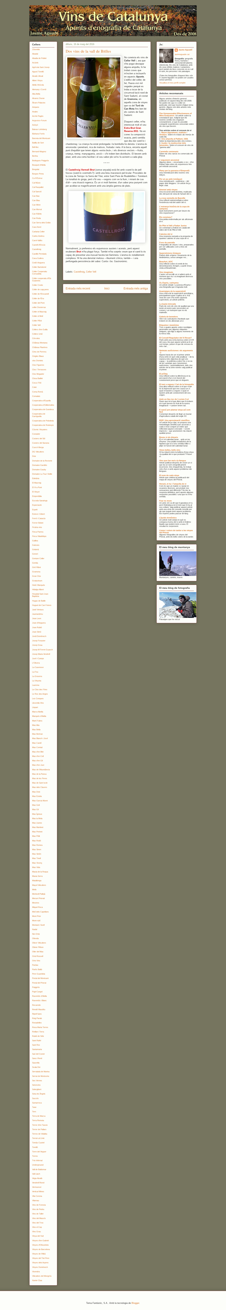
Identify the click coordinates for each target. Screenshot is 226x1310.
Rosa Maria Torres (40, 1027)
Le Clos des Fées (39, 689)
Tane (34, 1107)
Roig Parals (37, 1018)
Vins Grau (36, 1231)
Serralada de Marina (40, 1071)
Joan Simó (36, 632)
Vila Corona (37, 1196)
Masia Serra (37, 876)
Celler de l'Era (38, 298)
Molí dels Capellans (40, 912)
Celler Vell (91, 271)
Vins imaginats (166, 272)
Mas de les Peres (39, 778)
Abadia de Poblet (39, 58)
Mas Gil (35, 809)
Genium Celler (38, 558)
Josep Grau (37, 645)
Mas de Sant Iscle (39, 783)
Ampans (35, 107)
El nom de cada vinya (169, 475)
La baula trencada (167, 304)
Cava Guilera (37, 258)
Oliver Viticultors (39, 943)
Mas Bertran (37, 734)
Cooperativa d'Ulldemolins (43, 405)
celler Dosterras (39, 307)
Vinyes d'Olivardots (40, 1245)
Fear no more (165, 501)
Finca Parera (37, 532)
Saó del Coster (38, 1054)
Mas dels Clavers (39, 787)
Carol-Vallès (37, 240)
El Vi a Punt (37, 487)
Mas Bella (36, 729)
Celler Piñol (37, 321)
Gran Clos (36, 576)
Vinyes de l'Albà (39, 1254)
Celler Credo (37, 285)
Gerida (35, 563)
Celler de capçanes (40, 289)
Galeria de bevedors (168, 317)
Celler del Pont (38, 303)
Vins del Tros (37, 1223)
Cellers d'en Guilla (39, 329)
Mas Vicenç (37, 863)
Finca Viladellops (39, 536)
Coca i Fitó (36, 383)
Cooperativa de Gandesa (43, 409)
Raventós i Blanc (39, 1000)
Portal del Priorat (39, 983)
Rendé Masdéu (38, 1009)
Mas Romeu (37, 845)
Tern (34, 1112)
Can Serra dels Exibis (41, 223)
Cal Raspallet (37, 187)
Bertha (35, 156)
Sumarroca (37, 1103)
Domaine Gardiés (39, 465)
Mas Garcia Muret (40, 801)
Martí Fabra (37, 721)
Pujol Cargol (37, 992)
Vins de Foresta (39, 1205)
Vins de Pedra (38, 1209)
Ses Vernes (37, 1080)
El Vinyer (36, 492)
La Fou (35, 672)
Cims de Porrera (39, 352)
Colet (34, 387)
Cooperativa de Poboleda (43, 421)
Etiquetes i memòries (169, 325)
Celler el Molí (37, 316)
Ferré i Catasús (39, 518)
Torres (35, 1156)
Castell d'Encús (38, 245)
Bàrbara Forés (38, 134)
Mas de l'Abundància (41, 770)
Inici (106, 288)
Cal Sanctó (36, 191)
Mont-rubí (36, 920)
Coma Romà (37, 392)
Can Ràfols (37, 214)
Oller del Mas (37, 952)
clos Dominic (37, 360)
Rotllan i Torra (38, 1032)
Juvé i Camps (38, 658)
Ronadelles (37, 1023)
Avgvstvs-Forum (39, 120)
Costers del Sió (38, 438)
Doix (34, 456)
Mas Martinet (37, 827)
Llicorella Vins (38, 703)
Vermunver (36, 1187)
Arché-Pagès (37, 116)
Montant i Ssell (38, 925)
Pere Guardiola (38, 974)
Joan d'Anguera (39, 623)
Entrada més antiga (136, 288)
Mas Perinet (37, 832)
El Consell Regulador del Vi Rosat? (175, 338)
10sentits (36, 49)
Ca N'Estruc (37, 178)
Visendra (36, 1271)
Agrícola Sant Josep (40, 67)
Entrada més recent (78, 288)
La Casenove (38, 667)
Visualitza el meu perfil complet (172, 83)
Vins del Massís (39, 1218)
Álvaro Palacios (38, 103)
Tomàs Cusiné (38, 1143)
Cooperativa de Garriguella (38, 415)
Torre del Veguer (39, 1152)
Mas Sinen (36, 849)
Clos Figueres (38, 365)
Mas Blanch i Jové (40, 738)
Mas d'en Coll (38, 756)
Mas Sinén (36, 854)
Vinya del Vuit (38, 1236)
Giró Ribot (36, 567)
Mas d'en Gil (37, 761)
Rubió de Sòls (38, 1036)
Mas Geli (36, 805)
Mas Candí (36, 743)
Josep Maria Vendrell (41, 654)
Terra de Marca (38, 1116)
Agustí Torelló (38, 72)
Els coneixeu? (165, 217)
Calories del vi (165, 234)
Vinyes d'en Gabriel (40, 1240)
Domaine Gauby (39, 469)
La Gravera (37, 676)
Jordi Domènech (39, 636)
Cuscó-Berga (38, 447)
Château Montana (39, 343)
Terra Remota (38, 1120)
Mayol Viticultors (39, 885)
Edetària (35, 478)
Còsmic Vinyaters (39, 429)
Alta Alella (36, 94)
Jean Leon (36, 618)
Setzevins (36, 1085)
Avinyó (35, 125)
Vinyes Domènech (40, 1267)
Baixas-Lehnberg (39, 129)
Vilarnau (35, 1200)
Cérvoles (36, 338)
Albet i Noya (37, 80)
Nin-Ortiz (36, 934)
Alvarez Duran (38, 98)
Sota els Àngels (38, 1094)
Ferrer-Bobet (37, 523)
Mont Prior (36, 916)
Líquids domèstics (168, 518)
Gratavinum (37, 581)
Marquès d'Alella (39, 716)
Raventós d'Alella (39, 996)
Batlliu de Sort (38, 143)
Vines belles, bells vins (169, 450)
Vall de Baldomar (39, 1169)
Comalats (36, 396)
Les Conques (38, 698)
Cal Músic (36, 183)
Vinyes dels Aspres (40, 1262)
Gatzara (35, 545)
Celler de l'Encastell (40, 294)
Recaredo (36, 1005)
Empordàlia (37, 496)
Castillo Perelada (39, 254)
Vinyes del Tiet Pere (40, 1258)
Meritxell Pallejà (38, 894)
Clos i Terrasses (39, 369)
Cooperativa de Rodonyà (42, 425)
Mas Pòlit (36, 836)
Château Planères (39, 347)
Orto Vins (36, 961)
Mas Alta (35, 725)
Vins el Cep (37, 1227)
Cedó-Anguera (38, 263)
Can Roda (36, 218)
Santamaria (37, 1049)
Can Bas (36, 196)
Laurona (35, 685)
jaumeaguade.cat (182, 54)
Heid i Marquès (38, 585)
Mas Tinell (36, 858)
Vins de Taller (38, 1214)
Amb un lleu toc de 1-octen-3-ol (174, 399)
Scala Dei (36, 1067)
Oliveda (35, 938)
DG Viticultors (38, 452)
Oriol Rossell (37, 956)
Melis (34, 889)
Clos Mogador (38, 374)
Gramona (36, 572)
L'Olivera (36, 663)
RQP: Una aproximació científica (174, 420)
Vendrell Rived (38, 1183)
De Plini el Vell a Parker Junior (173, 226)
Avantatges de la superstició (172, 291)
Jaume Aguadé (185, 50)
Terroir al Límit (38, 1138)
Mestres (35, 903)
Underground (37, 1165)
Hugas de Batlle (39, 601)
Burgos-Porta (38, 174)
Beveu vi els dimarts (168, 437)
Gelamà (35, 549)
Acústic (35, 63)
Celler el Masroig (39, 312)
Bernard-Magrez (39, 151)
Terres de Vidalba (39, 1134)
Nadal (34, 929)
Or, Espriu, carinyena (169, 283)
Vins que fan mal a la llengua (172, 460)
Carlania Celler (38, 232)
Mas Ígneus (37, 814)
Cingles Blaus (38, 356)
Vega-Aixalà (37, 1178)
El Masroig (36, 483)
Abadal (35, 54)
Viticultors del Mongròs (42, 1276)
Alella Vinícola (38, 85)
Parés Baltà (37, 969)
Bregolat (35, 169)
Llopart (35, 707)
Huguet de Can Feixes (41, 605)
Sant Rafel (36, 1040)
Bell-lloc (35, 147)
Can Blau (36, 200)
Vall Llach (36, 1174)
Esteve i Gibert (38, 514)
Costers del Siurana (40, 443)
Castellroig (79, 271)
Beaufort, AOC (166, 262)
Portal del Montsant (40, 978)
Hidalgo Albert (38, 589)
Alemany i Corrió (39, 89)
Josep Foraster (38, 641)
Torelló (35, 1147)
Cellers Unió (37, 334)
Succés (35, 1098)
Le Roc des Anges (40, 694)
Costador (36, 434)
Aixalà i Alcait (37, 76)
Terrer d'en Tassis (40, 1125)
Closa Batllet (37, 378)
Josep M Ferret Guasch (42, 650)
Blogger (135, 1303)
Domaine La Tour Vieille (42, 474)
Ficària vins (37, 527)
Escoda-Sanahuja (39, 501)
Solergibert (36, 1089)
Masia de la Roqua (40, 872)
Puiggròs (36, 987)
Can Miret (36, 205)
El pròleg (163, 374)
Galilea (35, 541)
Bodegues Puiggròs (40, 160)
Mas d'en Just (38, 765)
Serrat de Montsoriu (40, 1076)
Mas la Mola (37, 818)
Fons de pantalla (167, 242)
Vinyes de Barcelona (41, 1249)
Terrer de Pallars (39, 1129)
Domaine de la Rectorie (42, 461)
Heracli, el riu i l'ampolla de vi (172, 484)
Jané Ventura (37, 610)
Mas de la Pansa (39, 774)
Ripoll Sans (37, 1014)
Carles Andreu (38, 236)
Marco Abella (37, 712)
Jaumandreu (37, 614)
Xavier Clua (37, 1280)
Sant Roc (36, 1045)
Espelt (34, 510)
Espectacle (37, 505)
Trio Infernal (37, 1160)
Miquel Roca (37, 907)
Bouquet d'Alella (39, 165)
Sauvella (35, 1063)
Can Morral (37, 209)
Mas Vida (36, 867)
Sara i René (37, 1058)
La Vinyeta (36, 681)
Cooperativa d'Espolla (41, 401)
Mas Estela (37, 796)
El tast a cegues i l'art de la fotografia (176, 384)
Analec (35, 112)
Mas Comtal (37, 747)
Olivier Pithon (37, 947)
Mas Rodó (36, 841)
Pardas (35, 965)
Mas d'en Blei (37, 752)
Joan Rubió (37, 627)
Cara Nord (36, 227)
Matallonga (36, 880)
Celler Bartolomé (39, 267)
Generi (35, 554)
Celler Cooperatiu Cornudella (39, 272)
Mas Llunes (37, 823)
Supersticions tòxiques (170, 253)
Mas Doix (36, 792)
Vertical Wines (38, 1191)
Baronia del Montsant (41, 138)
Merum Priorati (38, 898)
